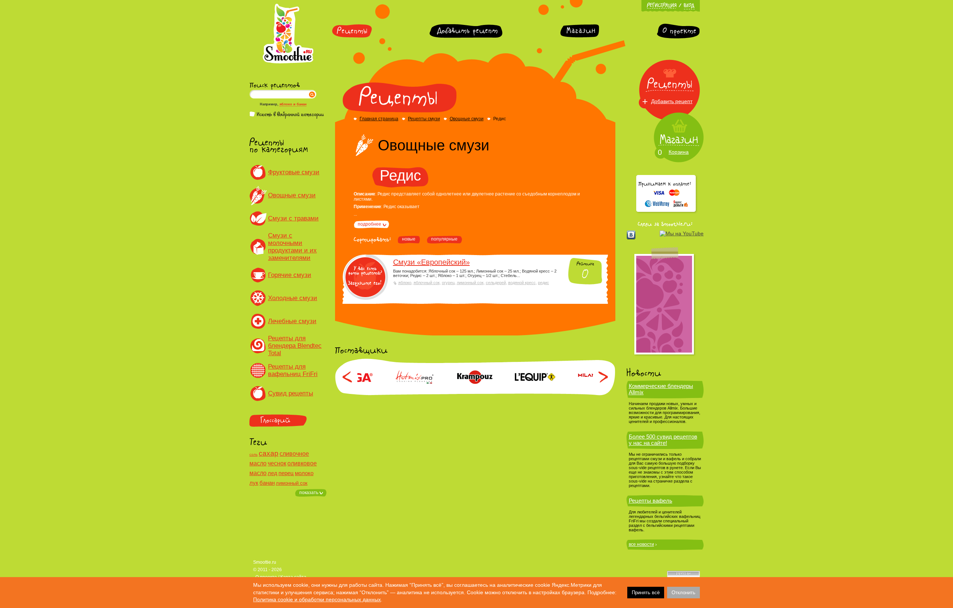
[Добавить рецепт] (466, 30)
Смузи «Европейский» (431, 262)
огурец (448, 282)
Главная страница (379, 118)
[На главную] (287, 62)
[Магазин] (579, 30)
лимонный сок (291, 483)
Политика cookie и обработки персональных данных (317, 599)
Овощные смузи (467, 118)
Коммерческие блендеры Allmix (661, 389)
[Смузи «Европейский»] (365, 277)
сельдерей (496, 282)
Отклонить (683, 592)
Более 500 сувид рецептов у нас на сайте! (663, 439)
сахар (268, 453)
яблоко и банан (293, 104)
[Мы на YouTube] (682, 233)
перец (286, 473)
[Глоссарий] (287, 420)
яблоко (404, 282)
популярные (444, 239)
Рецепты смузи (424, 118)
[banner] (664, 304)
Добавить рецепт (671, 101)
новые (408, 239)
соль (253, 454)
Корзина (679, 152)
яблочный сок (427, 282)
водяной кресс (522, 282)
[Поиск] (311, 94)
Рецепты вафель (650, 500)
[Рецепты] (352, 30)
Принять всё (646, 592)
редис (543, 282)
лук (253, 483)
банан (267, 483)
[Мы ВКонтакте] (631, 234)
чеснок (277, 463)
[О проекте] (678, 30)
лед (272, 473)
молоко (304, 473)
